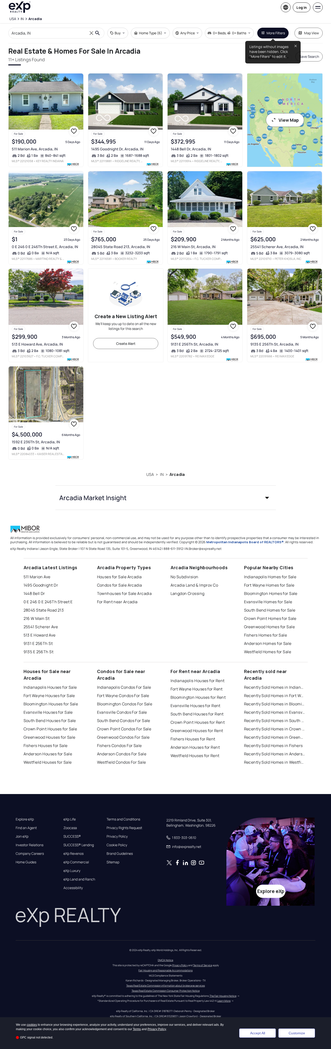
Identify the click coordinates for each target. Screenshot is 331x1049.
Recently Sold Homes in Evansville (274, 712)
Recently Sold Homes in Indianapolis (274, 687)
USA (150, 474)
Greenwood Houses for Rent (197, 730)
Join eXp (22, 836)
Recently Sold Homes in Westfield (274, 762)
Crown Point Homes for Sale (270, 618)
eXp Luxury (71, 870)
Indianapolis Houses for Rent (198, 680)
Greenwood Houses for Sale (49, 737)
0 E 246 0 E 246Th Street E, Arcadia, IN (45, 246)
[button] (165, 498)
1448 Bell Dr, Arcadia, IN (191, 149)
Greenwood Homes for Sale (269, 626)
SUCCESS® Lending (78, 845)
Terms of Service (202, 965)
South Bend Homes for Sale (269, 610)
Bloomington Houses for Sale (51, 704)
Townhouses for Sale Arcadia (124, 593)
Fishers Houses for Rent (193, 739)
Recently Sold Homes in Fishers (273, 745)
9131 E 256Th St (38, 643)
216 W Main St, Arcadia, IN (193, 246)
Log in (301, 7)
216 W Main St (37, 618)
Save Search (309, 56)
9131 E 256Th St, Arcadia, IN (194, 344)
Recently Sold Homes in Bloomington (274, 704)
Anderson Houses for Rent (195, 747)
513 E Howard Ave (40, 635)
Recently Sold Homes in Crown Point (274, 729)
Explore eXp (25, 819)
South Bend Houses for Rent (197, 714)
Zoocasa (70, 828)
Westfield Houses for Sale (48, 762)
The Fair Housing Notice (222, 996)
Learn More (224, 1000)
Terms (137, 1029)
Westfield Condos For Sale (121, 762)
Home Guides (26, 862)
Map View (311, 33)
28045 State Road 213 (44, 610)
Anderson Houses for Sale (48, 754)
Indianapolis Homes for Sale (270, 576)
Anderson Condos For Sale (122, 754)
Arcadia (177, 474)
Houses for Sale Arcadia (119, 576)
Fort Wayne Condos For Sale (123, 695)
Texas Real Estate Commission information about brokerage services (165, 985)
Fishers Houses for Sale (46, 745)
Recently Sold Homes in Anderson (274, 754)
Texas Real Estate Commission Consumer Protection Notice (166, 990)
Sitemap (113, 862)
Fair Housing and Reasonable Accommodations (165, 970)
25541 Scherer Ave (41, 626)
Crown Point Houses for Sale (50, 729)
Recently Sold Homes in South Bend (274, 720)
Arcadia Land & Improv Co (194, 585)
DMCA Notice (165, 960)
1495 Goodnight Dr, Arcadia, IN (117, 149)
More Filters (276, 33)
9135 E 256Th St (39, 651)
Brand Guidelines (120, 853)
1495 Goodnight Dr (41, 585)
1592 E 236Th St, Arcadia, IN (36, 442)
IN (162, 474)
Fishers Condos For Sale (119, 745)
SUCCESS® (72, 836)
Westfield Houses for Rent (195, 755)
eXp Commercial (76, 862)
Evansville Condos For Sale (122, 712)
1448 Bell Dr (34, 593)
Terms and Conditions (123, 819)
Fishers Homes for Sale (265, 635)
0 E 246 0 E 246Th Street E (48, 601)
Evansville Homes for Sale (268, 601)
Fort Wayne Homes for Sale (269, 585)
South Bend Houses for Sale (50, 720)
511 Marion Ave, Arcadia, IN (35, 149)
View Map (289, 120)
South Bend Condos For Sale (123, 720)
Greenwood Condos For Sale (123, 737)
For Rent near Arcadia (117, 601)
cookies (32, 1024)
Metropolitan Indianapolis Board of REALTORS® (245, 542)
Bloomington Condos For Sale (124, 704)
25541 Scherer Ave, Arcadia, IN (277, 246)
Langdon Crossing (188, 593)
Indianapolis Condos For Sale (124, 687)
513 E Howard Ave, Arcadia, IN (37, 344)
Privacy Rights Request (124, 828)
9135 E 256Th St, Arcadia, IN (274, 344)
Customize (297, 1033)
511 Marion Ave (37, 576)
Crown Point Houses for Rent (198, 722)
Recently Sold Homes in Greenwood (274, 737)
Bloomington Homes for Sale (270, 593)
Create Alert (125, 343)
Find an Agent (26, 828)
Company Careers (30, 853)
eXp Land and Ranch (79, 879)
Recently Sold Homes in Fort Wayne (274, 695)
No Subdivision (184, 576)
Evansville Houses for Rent (196, 705)
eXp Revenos (73, 853)
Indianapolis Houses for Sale (50, 687)
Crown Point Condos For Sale (124, 729)
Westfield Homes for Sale (267, 651)
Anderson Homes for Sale (268, 643)
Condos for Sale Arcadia (119, 585)
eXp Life (69, 819)
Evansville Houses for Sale (48, 712)
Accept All (257, 1033)
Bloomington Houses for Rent (198, 697)
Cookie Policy (117, 845)
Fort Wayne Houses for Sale (49, 695)
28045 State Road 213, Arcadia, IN (120, 246)
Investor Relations (29, 845)
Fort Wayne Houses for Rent (197, 689)
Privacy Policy (117, 836)
